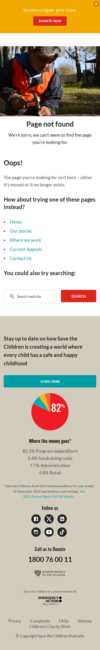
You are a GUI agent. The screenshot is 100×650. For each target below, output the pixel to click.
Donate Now (50, 21)
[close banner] (96, 4)
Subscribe (50, 381)
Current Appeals (26, 249)
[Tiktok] (62, 532)
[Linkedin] (62, 519)
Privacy (14, 620)
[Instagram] (36, 532)
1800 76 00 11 (50, 559)
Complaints (40, 620)
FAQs (64, 620)
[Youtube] (49, 532)
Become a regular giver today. (50, 10)
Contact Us (21, 258)
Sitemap (85, 620)
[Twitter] (49, 519)
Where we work (25, 240)
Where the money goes (49, 440)
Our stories (21, 231)
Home (16, 221)
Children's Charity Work (50, 626)
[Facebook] (36, 519)
